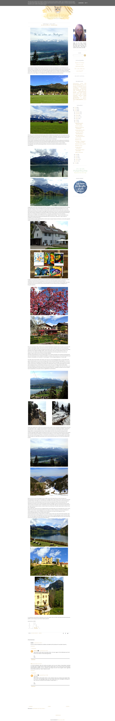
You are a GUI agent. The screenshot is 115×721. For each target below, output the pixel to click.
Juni (76, 121)
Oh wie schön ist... (35, 633)
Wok (81, 96)
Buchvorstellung (77, 84)
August (76, 118)
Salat (80, 94)
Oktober (77, 115)
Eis (84, 85)
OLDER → (68, 706)
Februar (77, 159)
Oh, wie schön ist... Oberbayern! (78, 148)
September (77, 116)
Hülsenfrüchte (83, 88)
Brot (85, 83)
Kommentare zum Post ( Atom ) (38, 708)
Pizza (74, 94)
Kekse (74, 89)
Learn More (80, 2)
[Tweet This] (67, 633)
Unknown (35, 650)
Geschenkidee (77, 88)
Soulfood (75, 95)
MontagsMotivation (82, 91)
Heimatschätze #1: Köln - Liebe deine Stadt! (80, 131)
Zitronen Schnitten (78, 125)
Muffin (75, 92)
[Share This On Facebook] (63, 633)
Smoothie (84, 94)
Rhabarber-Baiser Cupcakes (80, 143)
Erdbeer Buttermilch (79, 152)
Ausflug (82, 83)
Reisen (40, 633)
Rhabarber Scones (78, 145)
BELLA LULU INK (61, 719)
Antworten (33, 646)
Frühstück (84, 86)
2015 (75, 110)
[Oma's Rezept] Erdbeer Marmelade (79, 150)
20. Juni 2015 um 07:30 (37, 663)
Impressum (58, 715)
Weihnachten (76, 96)
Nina (31, 663)
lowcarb (84, 99)
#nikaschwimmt (76, 83)
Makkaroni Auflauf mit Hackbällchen (79, 128)
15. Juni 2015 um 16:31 (43, 650)
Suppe (84, 95)
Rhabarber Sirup (78, 139)
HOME (49, 706)
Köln (81, 89)
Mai (76, 154)
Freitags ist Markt (77, 87)
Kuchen (78, 89)
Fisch (85, 85)
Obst (78, 92)
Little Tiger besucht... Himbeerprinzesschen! (80, 136)
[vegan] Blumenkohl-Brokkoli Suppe (79, 124)
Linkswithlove (79, 90)
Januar (76, 160)
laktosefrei (79, 99)
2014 (75, 163)
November (77, 113)
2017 (75, 107)
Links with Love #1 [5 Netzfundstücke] (79, 133)
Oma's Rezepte (83, 92)
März (76, 157)
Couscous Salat (78, 138)
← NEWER (30, 706)
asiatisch (84, 96)
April (76, 156)
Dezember (77, 112)
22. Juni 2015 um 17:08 (43, 675)
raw (73, 100)
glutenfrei (77, 98)
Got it (86, 2)
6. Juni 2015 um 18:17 (38, 642)
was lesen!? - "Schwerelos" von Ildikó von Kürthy (80, 142)
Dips (82, 85)
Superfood (80, 95)
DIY (82, 84)
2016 (75, 109)
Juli (76, 120)
